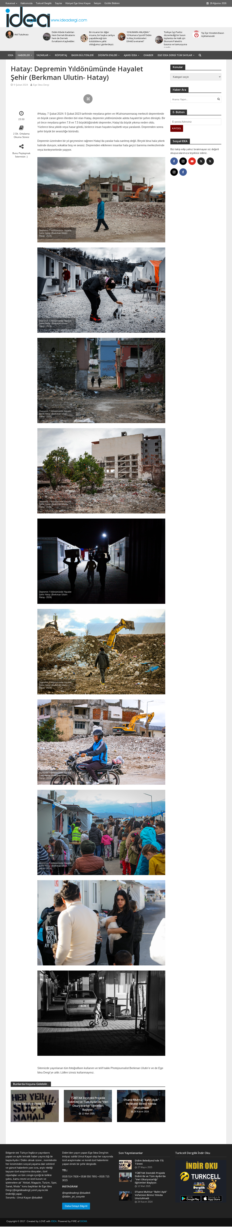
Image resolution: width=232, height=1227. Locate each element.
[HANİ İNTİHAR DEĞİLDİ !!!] (158, 34)
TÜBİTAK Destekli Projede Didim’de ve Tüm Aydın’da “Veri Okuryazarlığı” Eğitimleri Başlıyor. (88, 1104)
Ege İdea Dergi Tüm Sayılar (175, 55)
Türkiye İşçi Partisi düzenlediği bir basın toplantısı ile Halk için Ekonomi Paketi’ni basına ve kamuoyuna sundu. (100, 40)
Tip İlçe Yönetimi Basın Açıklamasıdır (138, 34)
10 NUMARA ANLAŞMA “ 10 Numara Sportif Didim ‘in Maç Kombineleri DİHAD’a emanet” (64, 37)
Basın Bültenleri (82, 55)
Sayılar (58, 3)
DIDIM (83, 1221)
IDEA (10, 55)
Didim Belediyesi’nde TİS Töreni (213, 34)
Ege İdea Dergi (41, 84)
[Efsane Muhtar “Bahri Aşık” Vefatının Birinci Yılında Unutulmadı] (125, 1195)
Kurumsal (10, 3)
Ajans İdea (130, 55)
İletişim (97, 3)
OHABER (148, 55)
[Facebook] (174, 161)
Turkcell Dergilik (44, 3)
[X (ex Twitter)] (201, 161)
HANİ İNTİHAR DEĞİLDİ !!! (176, 34)
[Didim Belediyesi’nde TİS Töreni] (196, 34)
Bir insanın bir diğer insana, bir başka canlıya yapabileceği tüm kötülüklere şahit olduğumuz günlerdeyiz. (27, 38)
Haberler (24, 55)
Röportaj (61, 55)
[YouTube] (192, 161)
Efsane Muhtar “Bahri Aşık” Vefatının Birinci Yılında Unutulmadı (141, 1103)
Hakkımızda (26, 3)
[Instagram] (183, 161)
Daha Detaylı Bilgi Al (76, 1206)
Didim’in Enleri (107, 55)
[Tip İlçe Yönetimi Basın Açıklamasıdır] (121, 34)
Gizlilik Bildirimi (112, 3)
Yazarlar (42, 55)
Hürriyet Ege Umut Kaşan (78, 3)
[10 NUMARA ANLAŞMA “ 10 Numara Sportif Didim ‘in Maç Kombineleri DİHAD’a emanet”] (46, 37)
